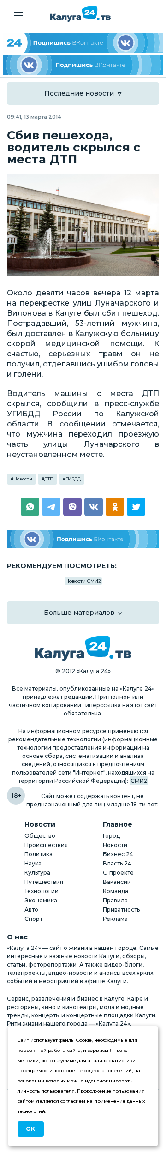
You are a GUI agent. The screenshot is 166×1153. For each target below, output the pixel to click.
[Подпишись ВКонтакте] (83, 65)
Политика (38, 854)
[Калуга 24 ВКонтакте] (83, 43)
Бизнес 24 (118, 854)
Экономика (40, 900)
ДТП (48, 478)
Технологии (41, 891)
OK (30, 1128)
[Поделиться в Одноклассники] (114, 506)
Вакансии (117, 881)
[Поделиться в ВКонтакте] (93, 506)
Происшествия (46, 844)
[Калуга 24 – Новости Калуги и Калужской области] (80, 14)
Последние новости (79, 93)
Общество (39, 835)
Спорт (33, 918)
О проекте (118, 872)
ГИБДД (73, 478)
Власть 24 (117, 863)
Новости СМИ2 (83, 581)
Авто (31, 909)
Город (111, 835)
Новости (22, 478)
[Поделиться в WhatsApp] (30, 506)
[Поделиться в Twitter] (136, 506)
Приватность (121, 909)
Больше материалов (79, 612)
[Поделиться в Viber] (72, 506)
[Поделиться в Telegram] (51, 506)
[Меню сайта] (18, 15)
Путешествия (43, 881)
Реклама (115, 918)
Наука (33, 863)
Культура (37, 872)
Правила (115, 900)
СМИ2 (139, 780)
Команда (115, 891)
